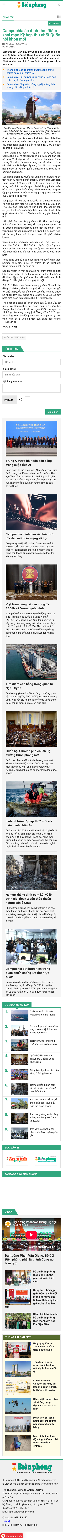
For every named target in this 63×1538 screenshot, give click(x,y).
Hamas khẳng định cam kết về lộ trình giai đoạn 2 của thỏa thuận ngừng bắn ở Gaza (29, 899)
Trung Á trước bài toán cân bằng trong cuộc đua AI (29, 463)
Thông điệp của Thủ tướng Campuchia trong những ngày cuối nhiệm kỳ (30, 71)
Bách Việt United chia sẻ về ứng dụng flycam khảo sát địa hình (45, 1404)
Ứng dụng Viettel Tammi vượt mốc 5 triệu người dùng (43, 1346)
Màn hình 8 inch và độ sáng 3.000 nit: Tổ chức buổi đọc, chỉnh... (45, 1441)
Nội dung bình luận (12, 381)
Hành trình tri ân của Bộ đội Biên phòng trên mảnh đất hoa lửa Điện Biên (45, 1319)
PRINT (56, 23)
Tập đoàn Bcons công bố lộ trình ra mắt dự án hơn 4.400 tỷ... (45, 1367)
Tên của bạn (8, 356)
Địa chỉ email (9, 369)
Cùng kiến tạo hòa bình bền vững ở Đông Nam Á (44, 1072)
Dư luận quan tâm (17, 1005)
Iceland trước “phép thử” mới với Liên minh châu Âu (29, 823)
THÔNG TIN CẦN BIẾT (18, 1337)
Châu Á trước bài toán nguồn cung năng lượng (42, 1013)
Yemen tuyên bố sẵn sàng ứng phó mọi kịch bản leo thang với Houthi (44, 1029)
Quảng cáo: (14, 1517)
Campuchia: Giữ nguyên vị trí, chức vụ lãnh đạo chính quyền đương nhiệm (31, 79)
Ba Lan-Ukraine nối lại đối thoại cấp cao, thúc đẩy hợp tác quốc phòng (43, 1102)
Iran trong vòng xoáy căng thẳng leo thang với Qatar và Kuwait (44, 1117)
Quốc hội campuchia (14, 337)
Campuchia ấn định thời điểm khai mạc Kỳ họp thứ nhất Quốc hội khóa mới (31, 34)
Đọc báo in (12, 1147)
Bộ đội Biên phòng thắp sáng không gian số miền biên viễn (44, 1276)
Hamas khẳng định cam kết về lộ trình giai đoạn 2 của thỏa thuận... (43, 1088)
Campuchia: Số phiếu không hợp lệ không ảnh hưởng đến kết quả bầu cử (31, 86)
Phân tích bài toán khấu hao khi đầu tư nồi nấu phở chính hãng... (44, 1422)
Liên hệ (6, 1521)
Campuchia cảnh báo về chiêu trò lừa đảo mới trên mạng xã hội (29, 536)
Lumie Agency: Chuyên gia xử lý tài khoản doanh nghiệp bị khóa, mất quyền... (45, 1385)
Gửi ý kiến (53, 412)
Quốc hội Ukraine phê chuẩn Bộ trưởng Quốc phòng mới (28, 753)
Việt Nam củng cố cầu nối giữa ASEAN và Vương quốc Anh (27, 606)
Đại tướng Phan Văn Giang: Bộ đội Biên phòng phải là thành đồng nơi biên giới (29, 1259)
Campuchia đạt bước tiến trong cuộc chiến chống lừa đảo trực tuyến (28, 973)
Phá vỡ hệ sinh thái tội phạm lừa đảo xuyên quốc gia (44, 1132)
